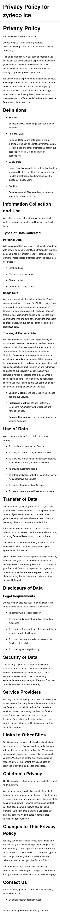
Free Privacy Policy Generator (35, 910)
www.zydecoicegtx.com (14, 46)
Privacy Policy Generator (28, 72)
